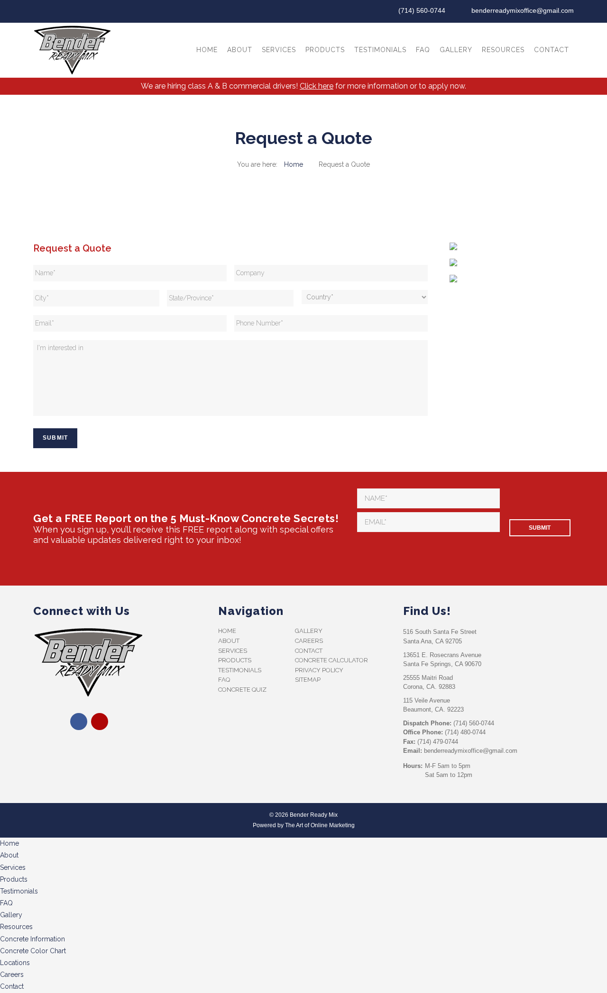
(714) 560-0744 (421, 10)
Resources (503, 50)
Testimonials (380, 50)
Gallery (456, 50)
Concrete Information (32, 939)
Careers (309, 640)
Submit (55, 437)
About (239, 50)
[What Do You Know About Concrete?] (453, 280)
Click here (316, 85)
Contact (551, 50)
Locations (15, 962)
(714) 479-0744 (437, 741)
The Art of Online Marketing (320, 825)
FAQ (423, 50)
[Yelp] (55, 11)
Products (325, 50)
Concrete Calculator (331, 660)
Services (279, 50)
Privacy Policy (319, 670)
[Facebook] (40, 11)
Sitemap (308, 679)
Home (207, 50)
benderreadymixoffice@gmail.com (522, 10)
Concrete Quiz (242, 689)
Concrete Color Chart (33, 951)
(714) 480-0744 (465, 732)
